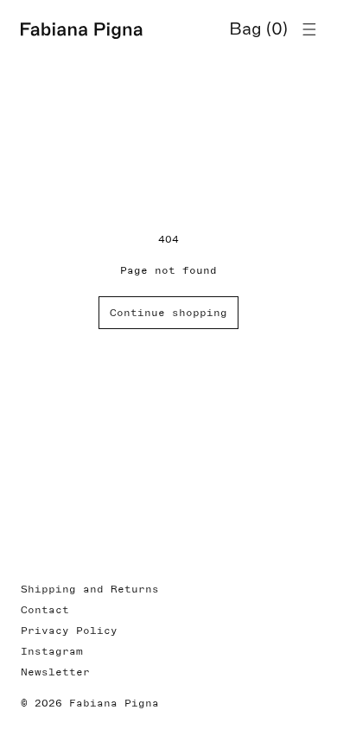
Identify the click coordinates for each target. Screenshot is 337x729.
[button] (309, 29)
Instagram (52, 651)
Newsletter (55, 672)
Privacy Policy (69, 630)
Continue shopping (168, 313)
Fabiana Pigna (114, 703)
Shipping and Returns (90, 589)
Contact (45, 610)
